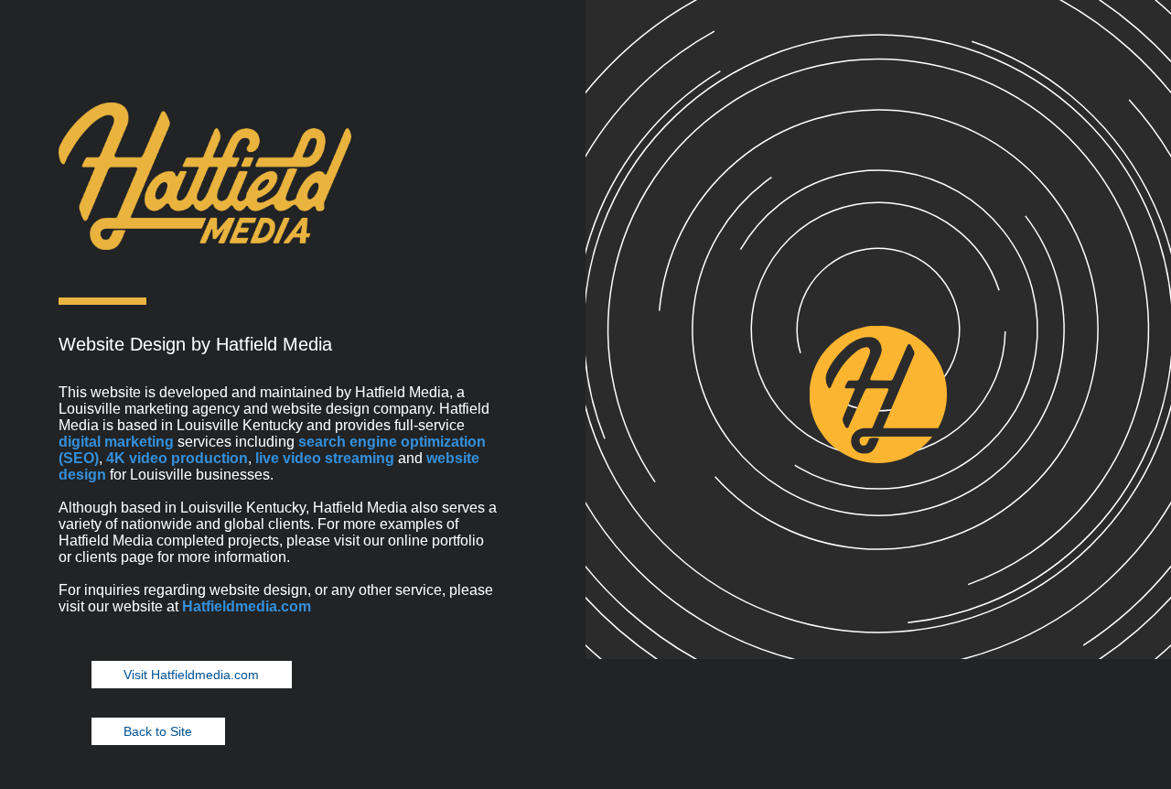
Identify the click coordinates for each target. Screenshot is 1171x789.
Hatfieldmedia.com (246, 606)
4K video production (177, 458)
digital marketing (116, 441)
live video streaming (324, 458)
